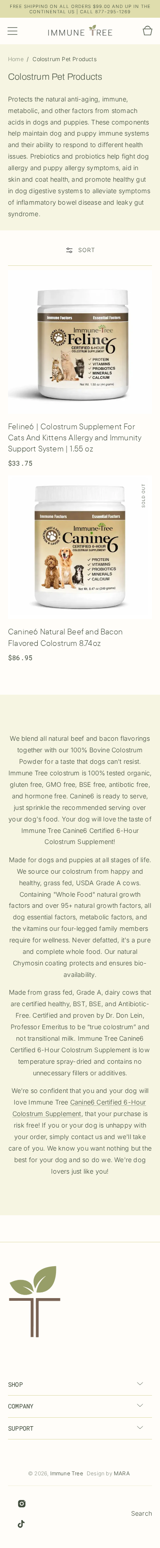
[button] (12, 31)
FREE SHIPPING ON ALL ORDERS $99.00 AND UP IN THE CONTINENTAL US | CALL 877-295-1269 (80, 9)
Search (141, 1513)
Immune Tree (66, 1473)
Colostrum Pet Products (64, 59)
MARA (122, 1473)
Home (16, 59)
